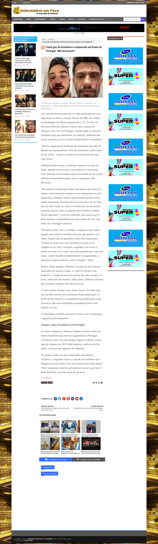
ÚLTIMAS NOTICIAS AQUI (96, 19)
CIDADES (62, 19)
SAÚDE (29, 19)
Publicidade (26, 2)
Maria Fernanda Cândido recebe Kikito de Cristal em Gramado (24, 86)
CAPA (14, 2)
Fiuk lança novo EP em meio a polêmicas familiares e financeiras (25, 111)
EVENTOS (71, 19)
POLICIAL (52, 19)
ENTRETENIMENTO (40, 19)
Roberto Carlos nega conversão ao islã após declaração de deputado (23, 60)
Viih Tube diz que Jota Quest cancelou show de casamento (25, 136)
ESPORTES (81, 19)
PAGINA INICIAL (18, 19)
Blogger (83, 33)
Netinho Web (29, 540)
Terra (48, 377)
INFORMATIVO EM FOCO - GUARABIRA (40, 539)
